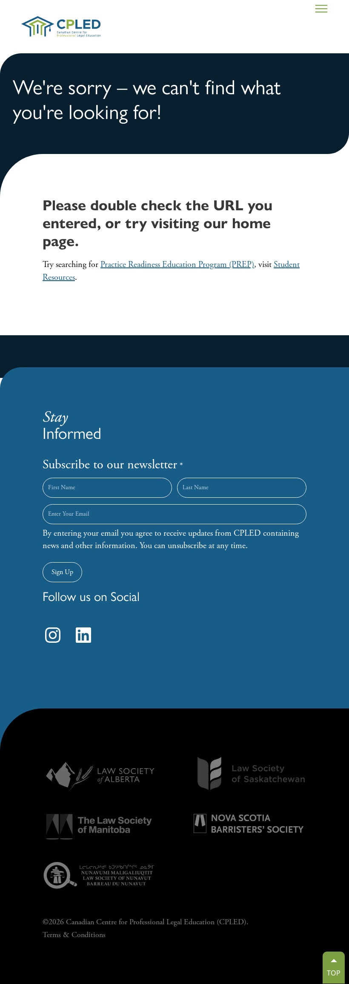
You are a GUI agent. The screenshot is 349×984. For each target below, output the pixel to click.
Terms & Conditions (74, 935)
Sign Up (62, 572)
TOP (333, 973)
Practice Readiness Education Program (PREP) (177, 264)
